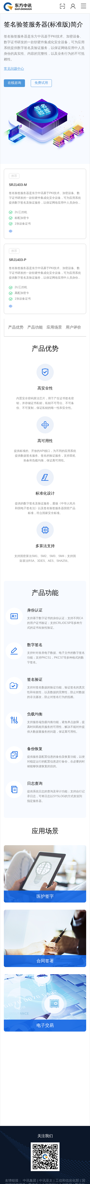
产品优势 (16, 327)
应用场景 (54, 327)
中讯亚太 (46, 1181)
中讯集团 (29, 1181)
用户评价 (73, 327)
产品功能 (35, 327)
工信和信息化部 (67, 1181)
